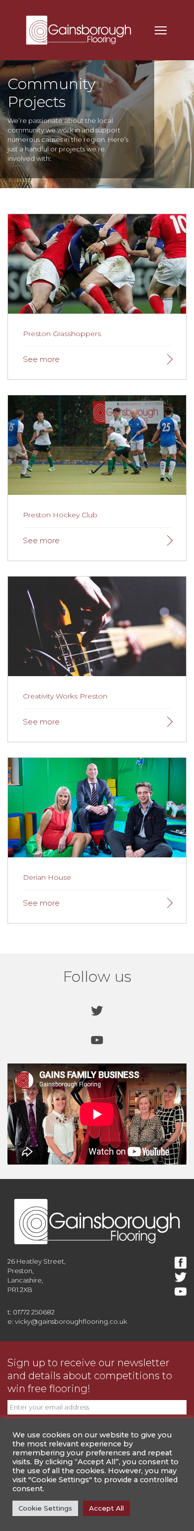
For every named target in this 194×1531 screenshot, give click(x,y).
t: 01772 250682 (31, 1312)
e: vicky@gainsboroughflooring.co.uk (67, 1321)
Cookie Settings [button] (45, 1508)
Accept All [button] (106, 1508)
